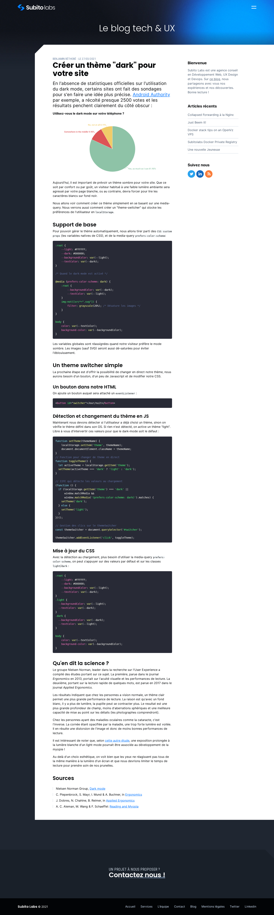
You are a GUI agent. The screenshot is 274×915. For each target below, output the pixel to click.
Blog (193, 906)
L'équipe (163, 906)
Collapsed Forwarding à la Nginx (211, 115)
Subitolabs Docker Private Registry (212, 142)
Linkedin (250, 906)
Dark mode (97, 788)
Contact (179, 906)
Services (146, 906)
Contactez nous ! (137, 875)
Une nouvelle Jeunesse (204, 149)
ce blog (215, 79)
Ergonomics (133, 794)
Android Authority (151, 94)
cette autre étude (117, 740)
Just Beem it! (197, 122)
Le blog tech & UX (137, 28)
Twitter (235, 906)
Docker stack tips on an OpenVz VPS (210, 132)
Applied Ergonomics (120, 800)
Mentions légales (213, 906)
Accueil (130, 906)
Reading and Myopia (124, 806)
